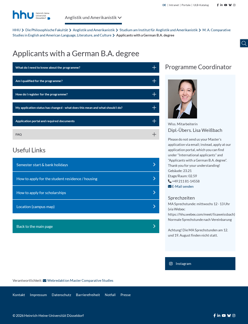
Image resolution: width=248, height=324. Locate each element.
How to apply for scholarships (41, 192)
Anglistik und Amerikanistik (94, 30)
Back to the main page (34, 226)
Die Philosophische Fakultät (46, 30)
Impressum (38, 295)
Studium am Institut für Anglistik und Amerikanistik (159, 30)
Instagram (183, 263)
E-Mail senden (182, 186)
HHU (17, 30)
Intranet (174, 5)
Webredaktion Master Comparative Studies (80, 280)
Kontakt (19, 295)
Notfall (110, 295)
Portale (186, 5)
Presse (126, 295)
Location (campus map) (35, 206)
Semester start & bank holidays (42, 164)
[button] (244, 43)
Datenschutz (61, 295)
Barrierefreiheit (88, 295)
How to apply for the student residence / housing (56, 178)
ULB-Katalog (201, 5)
